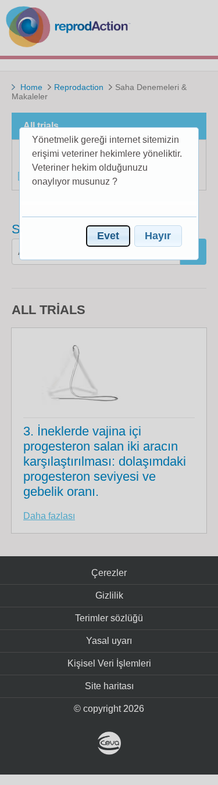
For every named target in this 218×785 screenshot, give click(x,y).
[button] (108, 236)
